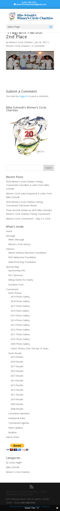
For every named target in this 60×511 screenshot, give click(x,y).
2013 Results (17, 385)
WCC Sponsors (15, 275)
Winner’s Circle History (19, 244)
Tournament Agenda (18, 422)
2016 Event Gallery (20, 310)
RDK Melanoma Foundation (22, 257)
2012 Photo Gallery (20, 329)
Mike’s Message (16, 239)
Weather (12, 432)
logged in (23, 96)
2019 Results (17, 356)
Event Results (15, 353)
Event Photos (15, 293)
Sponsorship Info (16, 270)
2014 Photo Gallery (20, 320)
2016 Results (17, 371)
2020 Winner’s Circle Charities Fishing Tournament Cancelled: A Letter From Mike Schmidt (27, 185)
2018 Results (17, 361)
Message (10, 235)
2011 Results (17, 394)
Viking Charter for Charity (20, 279)
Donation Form (16, 284)
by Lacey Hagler (14, 462)
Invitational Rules (16, 418)
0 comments (38, 45)
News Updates (15, 427)
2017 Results (17, 366)
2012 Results (17, 389)
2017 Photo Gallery (20, 306)
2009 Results (17, 404)
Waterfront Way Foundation (22, 262)
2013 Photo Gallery (20, 324)
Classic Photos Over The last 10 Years (29, 348)
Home (9, 231)
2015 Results (17, 375)
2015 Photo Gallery (20, 315)
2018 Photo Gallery (20, 301)
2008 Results (17, 408)
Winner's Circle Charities (21, 42)
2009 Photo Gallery (20, 343)
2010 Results (17, 399)
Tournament (12, 289)
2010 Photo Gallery (20, 339)
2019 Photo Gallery (20, 296)
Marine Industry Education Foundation (27, 252)
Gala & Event (12, 437)
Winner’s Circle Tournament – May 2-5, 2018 (28, 218)
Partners (10, 249)
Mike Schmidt (12, 467)
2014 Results (17, 380)
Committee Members (19, 413)
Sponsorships (12, 266)
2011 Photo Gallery (20, 334)
